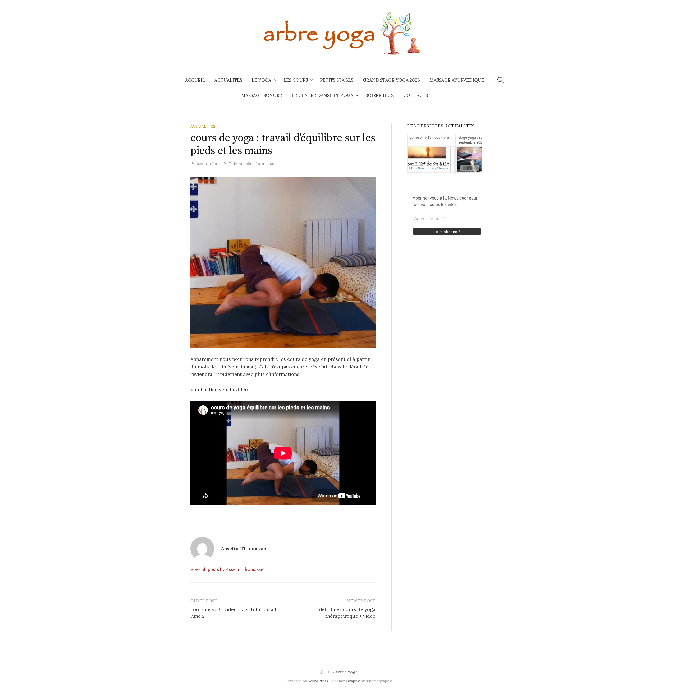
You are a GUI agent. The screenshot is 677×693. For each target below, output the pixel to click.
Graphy (353, 680)
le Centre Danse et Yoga (322, 95)
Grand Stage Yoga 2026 (391, 80)
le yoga (261, 80)
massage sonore (261, 95)
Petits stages (336, 80)
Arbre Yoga (346, 671)
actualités (228, 80)
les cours (295, 80)
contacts (415, 95)
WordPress (318, 680)
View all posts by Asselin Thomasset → (230, 569)
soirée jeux (379, 95)
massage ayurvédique (456, 80)
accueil (195, 80)
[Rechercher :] (500, 80)
